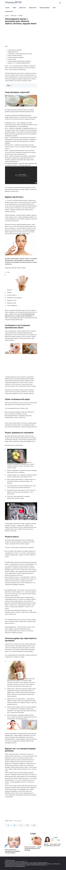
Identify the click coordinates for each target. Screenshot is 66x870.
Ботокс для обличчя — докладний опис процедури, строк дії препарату (12, 851)
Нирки (14, 7)
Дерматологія (32, 7)
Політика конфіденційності (19, 866)
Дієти (54, 7)
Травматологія (9, 11)
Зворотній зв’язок (9, 866)
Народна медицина (45, 7)
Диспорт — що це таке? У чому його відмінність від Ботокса (52, 844)
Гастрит (7, 7)
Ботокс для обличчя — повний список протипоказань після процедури (32, 848)
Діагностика (23, 7)
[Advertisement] (21, 35)
